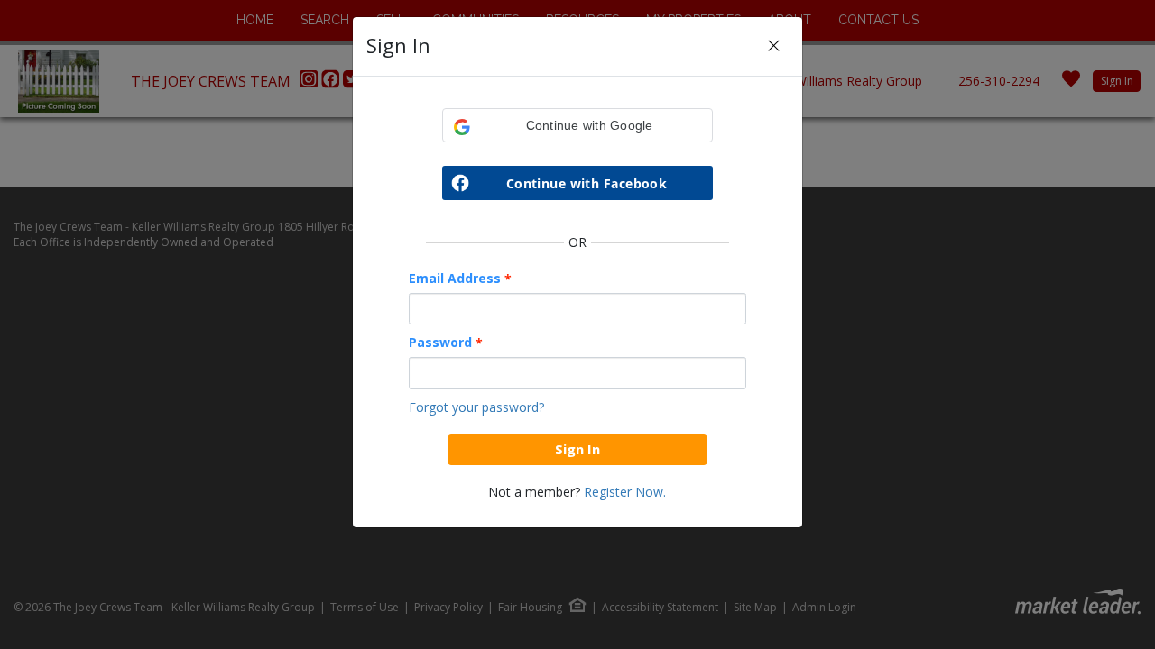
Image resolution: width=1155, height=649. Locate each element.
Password (446, 343)
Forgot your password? (476, 407)
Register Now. (625, 491)
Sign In (577, 449)
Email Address (460, 279)
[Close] (774, 46)
